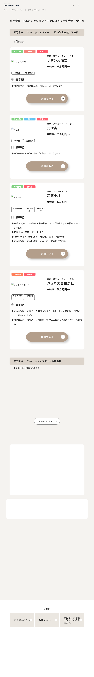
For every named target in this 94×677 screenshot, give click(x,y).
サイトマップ (55, 657)
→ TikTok (83, 653)
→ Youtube (84, 646)
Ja (73, 5)
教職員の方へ (46, 620)
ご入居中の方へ (22, 620)
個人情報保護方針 (57, 650)
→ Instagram (85, 643)
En (79, 5)
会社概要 (54, 643)
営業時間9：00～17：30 (38, 585)
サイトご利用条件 (57, 646)
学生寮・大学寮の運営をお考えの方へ (72, 620)
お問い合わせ (55, 653)
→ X (80, 650)
